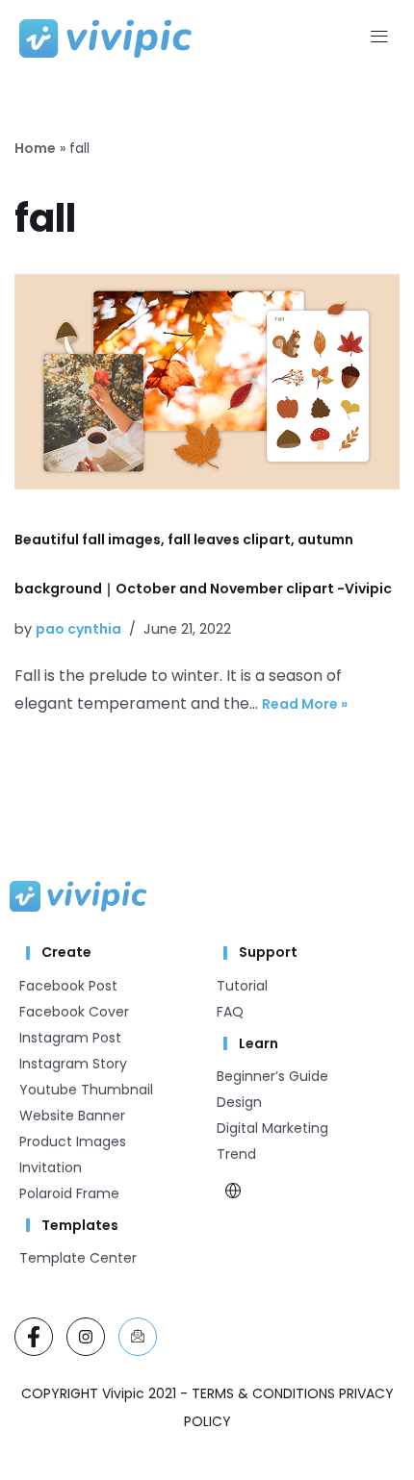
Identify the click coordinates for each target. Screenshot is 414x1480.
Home (35, 148)
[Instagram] (85, 1336)
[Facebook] (33, 1336)
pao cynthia (78, 629)
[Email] (137, 1336)
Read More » (305, 704)
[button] (379, 38)
